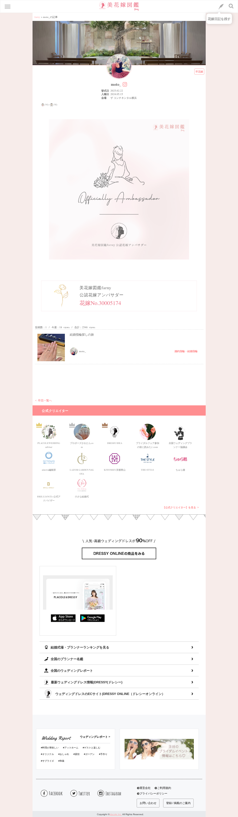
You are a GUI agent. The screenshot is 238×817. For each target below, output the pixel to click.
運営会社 (145, 788)
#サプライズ (47, 761)
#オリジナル (47, 754)
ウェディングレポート (94, 736)
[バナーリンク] (159, 749)
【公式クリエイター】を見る (179, 507)
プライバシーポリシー (153, 793)
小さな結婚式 (82, 496)
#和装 (61, 761)
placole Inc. (115, 814)
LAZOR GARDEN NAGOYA (82, 471)
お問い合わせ (148, 803)
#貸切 (76, 754)
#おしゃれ (63, 754)
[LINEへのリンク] (221, 6)
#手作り (103, 754)
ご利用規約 (164, 788)
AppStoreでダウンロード (63, 618)
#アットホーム (70, 747)
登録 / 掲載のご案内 (178, 803)
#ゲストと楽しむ (91, 747)
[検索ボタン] (231, 6)
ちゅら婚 (180, 469)
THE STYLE (147, 469)
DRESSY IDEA (114, 443)
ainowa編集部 (49, 469)
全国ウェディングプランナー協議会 (180, 444)
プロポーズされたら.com (81, 444)
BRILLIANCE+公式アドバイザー (48, 497)
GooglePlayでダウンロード (92, 618)
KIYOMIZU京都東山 (115, 469)
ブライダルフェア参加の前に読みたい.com (147, 444)
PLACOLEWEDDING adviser (48, 444)
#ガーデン (89, 754)
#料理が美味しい (50, 747)
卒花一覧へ (45, 400)
